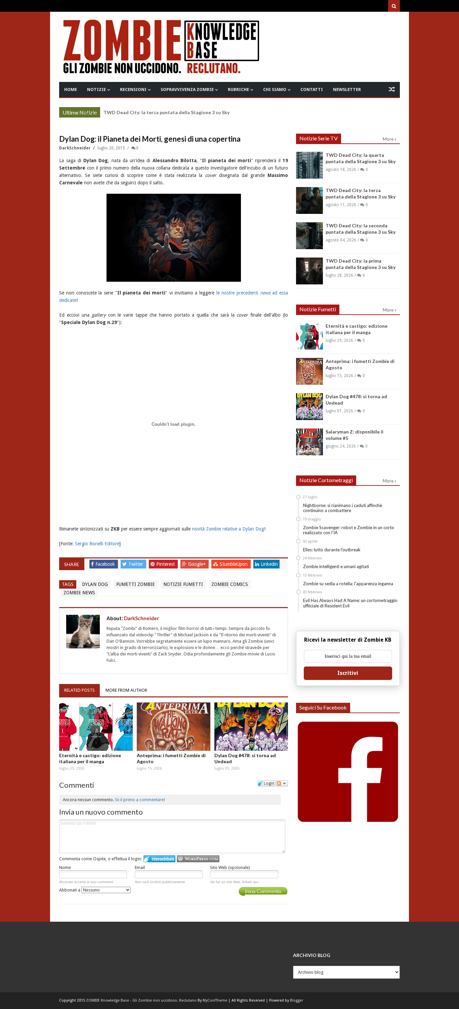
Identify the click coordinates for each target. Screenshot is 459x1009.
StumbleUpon (234, 564)
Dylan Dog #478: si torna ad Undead (245, 758)
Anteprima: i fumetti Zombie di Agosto (171, 758)
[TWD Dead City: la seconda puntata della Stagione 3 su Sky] (309, 235)
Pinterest (166, 564)
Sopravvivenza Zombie (187, 89)
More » (90, 113)
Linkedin (269, 564)
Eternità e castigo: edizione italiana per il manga (90, 758)
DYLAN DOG (95, 584)
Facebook (105, 564)
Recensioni (133, 89)
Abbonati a (70, 889)
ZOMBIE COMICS (229, 584)
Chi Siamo (274, 89)
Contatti (311, 89)
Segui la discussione (282, 783)
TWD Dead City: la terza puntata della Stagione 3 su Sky (166, 112)
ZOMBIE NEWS (79, 592)
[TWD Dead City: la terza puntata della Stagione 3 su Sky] (309, 200)
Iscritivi (347, 673)
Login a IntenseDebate (159, 858)
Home (70, 89)
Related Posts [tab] (79, 690)
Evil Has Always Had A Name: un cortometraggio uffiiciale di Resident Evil (350, 603)
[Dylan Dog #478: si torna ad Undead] (251, 726)
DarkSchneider (75, 148)
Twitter (136, 564)
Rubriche (238, 89)
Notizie (96, 89)
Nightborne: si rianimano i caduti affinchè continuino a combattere (342, 508)
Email (140, 867)
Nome (65, 867)
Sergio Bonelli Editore (97, 543)
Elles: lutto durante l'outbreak (332, 549)
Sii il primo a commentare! (140, 799)
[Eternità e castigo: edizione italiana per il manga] (96, 726)
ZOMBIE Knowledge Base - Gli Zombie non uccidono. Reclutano (141, 1000)
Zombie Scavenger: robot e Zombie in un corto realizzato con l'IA (348, 530)
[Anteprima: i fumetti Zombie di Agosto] (173, 726)
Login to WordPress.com (198, 858)
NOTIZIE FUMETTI (183, 584)
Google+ (197, 564)
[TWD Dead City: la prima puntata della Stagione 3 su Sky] (309, 271)
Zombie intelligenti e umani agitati (336, 566)
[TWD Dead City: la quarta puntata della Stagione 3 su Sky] (309, 165)
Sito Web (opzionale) (230, 867)
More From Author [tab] (126, 690)
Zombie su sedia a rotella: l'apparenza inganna (348, 583)
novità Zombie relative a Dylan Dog (228, 529)
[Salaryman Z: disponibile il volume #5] (309, 441)
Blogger (296, 1000)
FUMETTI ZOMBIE (135, 584)
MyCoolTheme (215, 1000)
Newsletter (347, 89)
